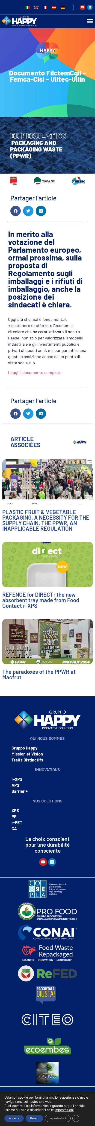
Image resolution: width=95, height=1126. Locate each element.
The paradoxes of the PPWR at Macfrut (39, 674)
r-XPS (17, 779)
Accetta (14, 1118)
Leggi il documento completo (35, 372)
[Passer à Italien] (27, 7)
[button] (90, 21)
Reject (34, 1118)
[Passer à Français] (45, 7)
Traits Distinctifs (27, 759)
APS (15, 785)
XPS (15, 810)
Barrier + (20, 791)
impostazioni (64, 1110)
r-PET (17, 822)
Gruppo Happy (24, 747)
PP (14, 816)
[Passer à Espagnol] (54, 7)
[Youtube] (82, 7)
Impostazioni (58, 1118)
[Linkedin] (90, 7)
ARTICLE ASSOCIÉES (25, 441)
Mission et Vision (27, 753)
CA (14, 828)
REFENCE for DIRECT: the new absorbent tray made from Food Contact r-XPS (40, 600)
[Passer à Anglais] (36, 7)
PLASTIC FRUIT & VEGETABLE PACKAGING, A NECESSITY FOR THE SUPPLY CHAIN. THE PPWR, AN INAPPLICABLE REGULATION (45, 520)
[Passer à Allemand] (62, 7)
